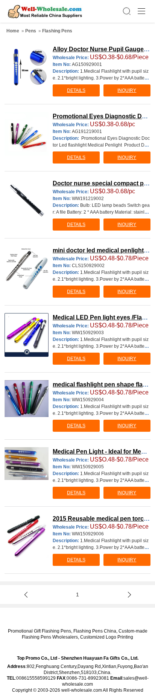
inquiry (126, 90)
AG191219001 (87, 131)
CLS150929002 (88, 265)
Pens (30, 31)
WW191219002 (88, 198)
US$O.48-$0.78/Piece (119, 258)
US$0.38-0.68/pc (112, 124)
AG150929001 (87, 64)
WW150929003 (88, 332)
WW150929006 (88, 533)
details (76, 90)
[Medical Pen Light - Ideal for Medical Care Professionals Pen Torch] (26, 463)
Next (128, 594)
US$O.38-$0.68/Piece (119, 57)
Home (12, 31)
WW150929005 (88, 466)
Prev (27, 594)
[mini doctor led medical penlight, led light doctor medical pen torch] (26, 268)
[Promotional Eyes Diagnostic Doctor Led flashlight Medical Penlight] (26, 134)
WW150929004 (88, 399)
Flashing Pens (57, 31)
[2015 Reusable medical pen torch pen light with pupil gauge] (26, 536)
